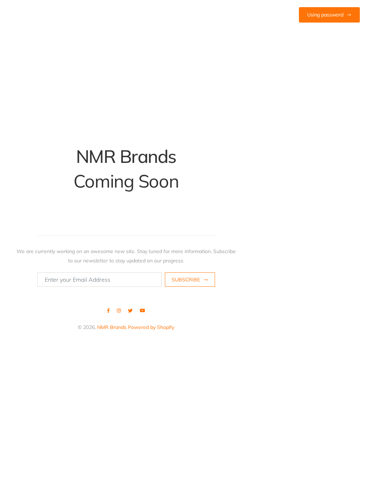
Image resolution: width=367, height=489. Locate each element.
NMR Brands (112, 327)
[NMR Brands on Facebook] (108, 310)
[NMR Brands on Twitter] (130, 310)
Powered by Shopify (151, 327)
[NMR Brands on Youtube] (142, 310)
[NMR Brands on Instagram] (119, 310)
